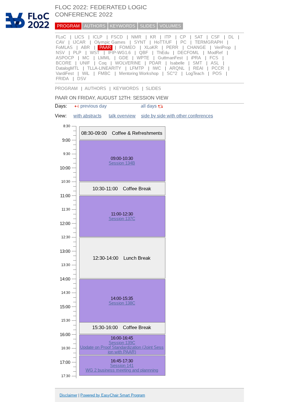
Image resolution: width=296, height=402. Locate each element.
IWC (157, 68)
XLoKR (151, 47)
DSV (81, 78)
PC (183, 42)
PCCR (218, 68)
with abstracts (87, 115)
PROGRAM (68, 26)
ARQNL (176, 68)
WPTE (143, 58)
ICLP (97, 37)
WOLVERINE (128, 63)
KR (153, 37)
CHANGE (196, 47)
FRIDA (62, 78)
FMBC (104, 73)
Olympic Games (109, 42)
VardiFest (65, 73)
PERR (172, 47)
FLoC (61, 37)
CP (183, 37)
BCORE (63, 63)
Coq (102, 63)
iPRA (196, 58)
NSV (60, 52)
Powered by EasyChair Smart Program (112, 395)
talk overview (122, 115)
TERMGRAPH (209, 42)
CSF (215, 37)
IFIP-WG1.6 (119, 52)
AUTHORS (95, 26)
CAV (60, 42)
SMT (197, 63)
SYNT (140, 42)
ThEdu (163, 52)
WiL (85, 73)
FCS (214, 58)
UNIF (85, 63)
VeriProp (222, 47)
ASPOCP (65, 58)
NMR (136, 37)
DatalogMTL (67, 68)
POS (217, 73)
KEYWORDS (122, 26)
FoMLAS (64, 47)
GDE (123, 58)
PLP (77, 52)
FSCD (117, 37)
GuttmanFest (170, 58)
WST (94, 52)
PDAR (155, 63)
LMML (104, 58)
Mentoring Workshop (138, 73)
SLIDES (147, 26)
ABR (85, 47)
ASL (215, 63)
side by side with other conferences (177, 115)
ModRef (215, 52)
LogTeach (195, 73)
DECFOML (188, 52)
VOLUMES (170, 26)
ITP (167, 37)
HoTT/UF (163, 42)
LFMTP (137, 68)
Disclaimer (68, 395)
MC (85, 58)
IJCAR (79, 42)
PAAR (105, 47)
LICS (79, 37)
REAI (198, 68)
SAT (199, 37)
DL (231, 37)
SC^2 (172, 73)
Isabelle (177, 63)
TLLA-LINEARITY (104, 68)
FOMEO (127, 47)
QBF (143, 52)
